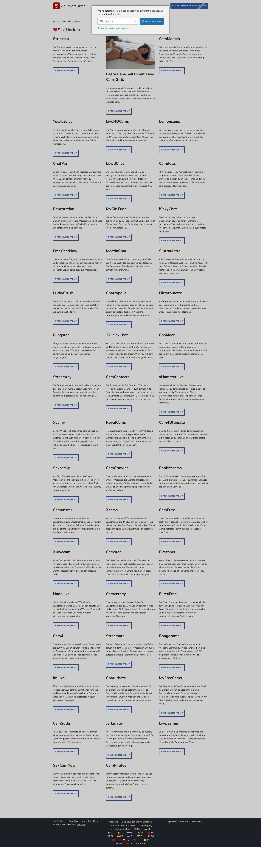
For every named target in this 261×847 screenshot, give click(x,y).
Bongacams (169, 635)
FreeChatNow (65, 251)
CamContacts (117, 376)
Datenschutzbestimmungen (122, 825)
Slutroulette (169, 251)
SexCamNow (64, 765)
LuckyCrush (63, 293)
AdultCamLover (59, 21)
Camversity (116, 593)
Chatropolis (116, 293)
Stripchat (61, 38)
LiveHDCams (117, 121)
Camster (113, 552)
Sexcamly (61, 467)
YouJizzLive (62, 121)
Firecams (167, 552)
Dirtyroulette (170, 293)
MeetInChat (116, 251)
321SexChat (117, 335)
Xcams (112, 510)
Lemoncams (169, 121)
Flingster (61, 335)
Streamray (62, 376)
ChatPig (60, 163)
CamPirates (116, 765)
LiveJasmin (168, 723)
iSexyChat (168, 209)
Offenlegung (146, 825)
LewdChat (115, 163)
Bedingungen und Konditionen (137, 821)
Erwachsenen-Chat (83, 821)
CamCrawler (117, 467)
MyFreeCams (170, 678)
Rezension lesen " (65, 71)
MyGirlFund (116, 209)
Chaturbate (116, 678)
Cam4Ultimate (172, 422)
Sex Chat (81, 824)
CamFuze (167, 510)
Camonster (62, 510)
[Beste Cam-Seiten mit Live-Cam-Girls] (130, 52)
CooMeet (167, 335)
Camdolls (167, 163)
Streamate (115, 635)
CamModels (169, 38)
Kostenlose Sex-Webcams (188, 5)
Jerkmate (114, 723)
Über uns (113, 821)
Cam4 (58, 635)
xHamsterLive (171, 376)
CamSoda (61, 723)
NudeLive (61, 593)
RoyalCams (116, 422)
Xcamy (59, 422)
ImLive (59, 678)
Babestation (63, 209)
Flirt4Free (168, 593)
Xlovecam (61, 552)
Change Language (151, 21)
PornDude (141, 843)
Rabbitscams (170, 467)
